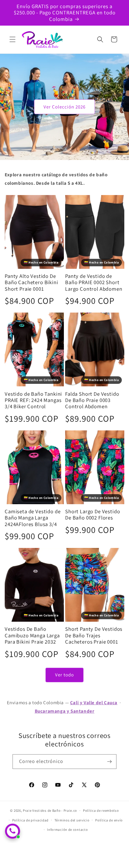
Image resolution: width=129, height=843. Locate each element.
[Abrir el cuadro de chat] (12, 831)
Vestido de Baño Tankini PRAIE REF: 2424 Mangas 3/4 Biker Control (33, 400)
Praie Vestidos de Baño (41, 810)
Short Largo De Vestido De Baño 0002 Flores (92, 514)
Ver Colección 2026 (64, 107)
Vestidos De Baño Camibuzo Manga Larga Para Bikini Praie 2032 (32, 635)
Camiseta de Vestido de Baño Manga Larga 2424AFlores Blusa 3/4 (32, 517)
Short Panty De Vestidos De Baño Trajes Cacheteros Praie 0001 (93, 635)
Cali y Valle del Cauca (93, 702)
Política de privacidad (30, 820)
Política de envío (109, 820)
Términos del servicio (72, 820)
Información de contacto (67, 829)
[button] (12, 39)
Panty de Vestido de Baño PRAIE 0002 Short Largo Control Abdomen (93, 282)
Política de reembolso (101, 810)
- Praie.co (69, 810)
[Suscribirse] (109, 761)
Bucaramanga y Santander (65, 711)
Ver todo (64, 675)
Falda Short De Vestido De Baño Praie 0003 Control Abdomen (92, 400)
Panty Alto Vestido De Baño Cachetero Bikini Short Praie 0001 (31, 282)
